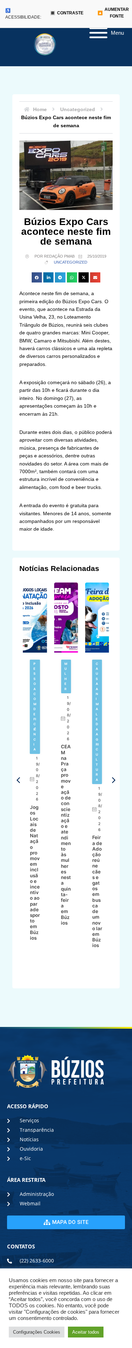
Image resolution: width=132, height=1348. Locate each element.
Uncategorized (70, 262)
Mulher (65, 676)
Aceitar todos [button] (85, 1332)
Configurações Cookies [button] (36, 1332)
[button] (37, 277)
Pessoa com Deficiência (34, 706)
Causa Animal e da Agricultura (97, 722)
